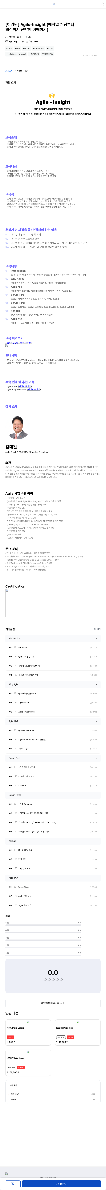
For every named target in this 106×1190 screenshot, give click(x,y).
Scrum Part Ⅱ (15, 795)
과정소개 (9, 71)
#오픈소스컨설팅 (38, 48)
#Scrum (50, 48)
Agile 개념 (13, 721)
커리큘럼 (18, 71)
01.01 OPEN (61, 1037)
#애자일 (17, 48)
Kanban (12, 841)
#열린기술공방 (34, 54)
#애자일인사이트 (47, 54)
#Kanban (26, 48)
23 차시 (97, 629)
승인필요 (10, 1037)
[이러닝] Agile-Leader (15, 1028)
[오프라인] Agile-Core (64, 1028)
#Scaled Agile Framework (16, 54)
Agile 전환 (13, 878)
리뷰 (26, 71)
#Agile (8, 48)
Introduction (14, 638)
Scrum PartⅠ (14, 758)
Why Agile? (14, 684)
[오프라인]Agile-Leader (16, 1058)
